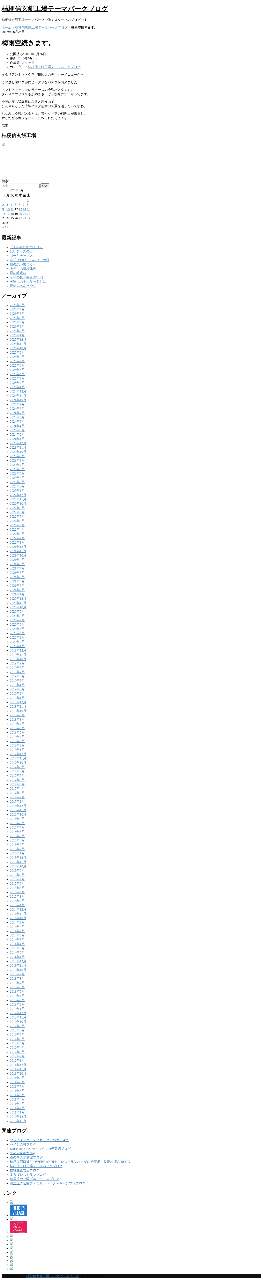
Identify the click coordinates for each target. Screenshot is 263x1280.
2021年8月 (17, 564)
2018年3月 (17, 741)
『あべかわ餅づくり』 (26, 247)
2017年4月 (17, 788)
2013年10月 (18, 970)
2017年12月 (18, 754)
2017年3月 (17, 793)
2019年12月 (18, 650)
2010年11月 (18, 1121)
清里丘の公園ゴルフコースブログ (34, 1179)
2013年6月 (17, 987)
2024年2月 (17, 434)
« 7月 (6, 227)
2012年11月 (18, 1017)
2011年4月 (17, 1099)
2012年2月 (17, 1056)
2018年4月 (17, 736)
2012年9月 (17, 1026)
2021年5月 (17, 577)
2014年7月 (17, 931)
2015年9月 (17, 870)
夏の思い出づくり (23, 264)
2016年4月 (17, 840)
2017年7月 (17, 775)
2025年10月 (18, 348)
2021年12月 (18, 547)
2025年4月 (17, 374)
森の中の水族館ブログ (26, 1157)
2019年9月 (17, 663)
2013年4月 (17, 996)
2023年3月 (17, 482)
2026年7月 (17, 309)
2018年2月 (17, 745)
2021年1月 (17, 594)
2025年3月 (17, 378)
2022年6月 (17, 521)
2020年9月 (17, 611)
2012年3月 (17, 1052)
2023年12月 (18, 443)
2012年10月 (18, 1021)
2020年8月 (17, 616)
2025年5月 (17, 370)
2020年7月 (17, 620)
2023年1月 (17, 490)
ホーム (7, 27)
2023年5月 (17, 473)
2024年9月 (17, 404)
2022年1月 (17, 542)
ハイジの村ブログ (23, 1144)
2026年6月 (17, 313)
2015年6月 (17, 883)
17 (8, 213)
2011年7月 (17, 1086)
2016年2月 (17, 849)
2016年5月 (17, 836)
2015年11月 (18, 862)
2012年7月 (17, 1034)
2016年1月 (17, 853)
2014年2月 (17, 952)
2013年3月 (17, 1000)
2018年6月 (17, 728)
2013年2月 (17, 1004)
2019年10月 (18, 659)
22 (28, 213)
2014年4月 (17, 944)
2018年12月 (18, 702)
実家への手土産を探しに (28, 281)
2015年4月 (17, 892)
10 (8, 209)
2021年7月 (17, 568)
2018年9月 (17, 715)
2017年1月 (17, 801)
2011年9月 (17, 1078)
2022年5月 (17, 525)
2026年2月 (17, 331)
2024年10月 (18, 400)
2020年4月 (17, 633)
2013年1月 (17, 1008)
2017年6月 (17, 780)
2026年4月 (17, 322)
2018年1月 (17, 749)
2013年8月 (17, 978)
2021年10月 (18, 555)
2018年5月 (17, 732)
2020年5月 (17, 629)
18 (12, 213)
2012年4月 (17, 1047)
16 (4, 213)
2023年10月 (18, 452)
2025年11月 (18, 344)
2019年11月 (18, 654)
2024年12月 (18, 391)
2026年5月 (17, 318)
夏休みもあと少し (23, 286)
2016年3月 (17, 844)
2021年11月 (18, 551)
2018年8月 (17, 719)
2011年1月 (17, 1112)
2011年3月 (17, 1103)
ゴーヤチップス (21, 255)
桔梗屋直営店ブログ (24, 1170)
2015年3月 (17, 896)
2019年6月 (17, 676)
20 (20, 213)
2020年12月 (18, 598)
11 (12, 209)
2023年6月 (17, 469)
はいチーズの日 (21, 251)
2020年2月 (17, 641)
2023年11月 (18, 447)
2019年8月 (17, 667)
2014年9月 (17, 922)
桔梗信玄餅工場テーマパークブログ (55, 8)
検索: (5, 181)
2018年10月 (18, 711)
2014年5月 (17, 939)
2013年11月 (18, 965)
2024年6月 (17, 417)
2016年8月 (17, 823)
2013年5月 (17, 991)
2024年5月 (17, 421)
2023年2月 (17, 486)
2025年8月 (17, 357)
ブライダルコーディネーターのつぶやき (39, 1140)
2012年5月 (17, 1043)
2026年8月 (17, 305)
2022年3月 (17, 534)
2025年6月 (17, 365)
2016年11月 (18, 810)
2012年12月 (18, 1013)
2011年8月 (17, 1082)
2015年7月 (17, 879)
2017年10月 (18, 762)
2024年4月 (17, 426)
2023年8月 (17, 460)
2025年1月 (17, 387)
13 (20, 209)
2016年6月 (17, 831)
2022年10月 (18, 503)
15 (28, 209)
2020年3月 (17, 637)
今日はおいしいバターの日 (29, 260)
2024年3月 (17, 430)
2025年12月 (18, 339)
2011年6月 (17, 1091)
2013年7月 (17, 983)
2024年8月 (17, 408)
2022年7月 (17, 516)
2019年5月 (17, 680)
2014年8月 (17, 926)
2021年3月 (17, 585)
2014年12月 (18, 909)
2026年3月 (17, 326)
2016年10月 (18, 814)
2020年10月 (18, 607)
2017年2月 (17, 797)
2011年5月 (17, 1095)
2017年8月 (17, 771)
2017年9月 (17, 767)
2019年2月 (17, 693)
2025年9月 (17, 352)
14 (24, 209)
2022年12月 (18, 495)
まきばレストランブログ (28, 1174)
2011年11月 (18, 1069)
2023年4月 (17, 477)
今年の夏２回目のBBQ (26, 277)
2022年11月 (18, 499)
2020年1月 (17, 646)
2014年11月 (18, 913)
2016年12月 (18, 806)
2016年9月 (17, 819)
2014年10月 (18, 918)
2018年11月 (18, 706)
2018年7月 (17, 724)
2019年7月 (17, 672)
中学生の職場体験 (23, 268)
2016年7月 (17, 827)
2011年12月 (18, 1065)
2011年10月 (18, 1073)
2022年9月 (17, 508)
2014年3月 (17, 948)
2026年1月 (17, 335)
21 (24, 213)
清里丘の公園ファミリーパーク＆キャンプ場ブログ (47, 1183)
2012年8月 (17, 1030)
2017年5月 (17, 784)
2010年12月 (18, 1116)
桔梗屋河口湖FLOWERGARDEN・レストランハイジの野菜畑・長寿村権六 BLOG (70, 1161)
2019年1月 (17, 698)
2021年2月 (17, 590)
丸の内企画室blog (22, 1153)
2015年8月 (17, 875)
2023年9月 (17, 456)
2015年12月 (18, 857)
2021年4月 (17, 581)
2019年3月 (17, 689)
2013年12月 (18, 961)
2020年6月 (17, 624)
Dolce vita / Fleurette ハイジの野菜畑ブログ (40, 1148)
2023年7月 (17, 464)
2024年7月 (17, 413)
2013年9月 (17, 974)
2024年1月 (17, 439)
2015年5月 (17, 888)
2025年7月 (17, 361)
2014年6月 (17, 935)
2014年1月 (17, 957)
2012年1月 (17, 1060)
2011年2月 (17, 1108)
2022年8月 (17, 512)
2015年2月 (17, 901)
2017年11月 (18, 758)
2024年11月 (18, 395)
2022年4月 (17, 529)
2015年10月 (18, 866)
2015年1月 (17, 905)
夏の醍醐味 (18, 273)
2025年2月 (17, 382)
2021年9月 (17, 559)
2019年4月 (17, 685)
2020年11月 (18, 603)
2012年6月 (17, 1039)
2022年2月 (17, 538)
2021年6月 (17, 572)
